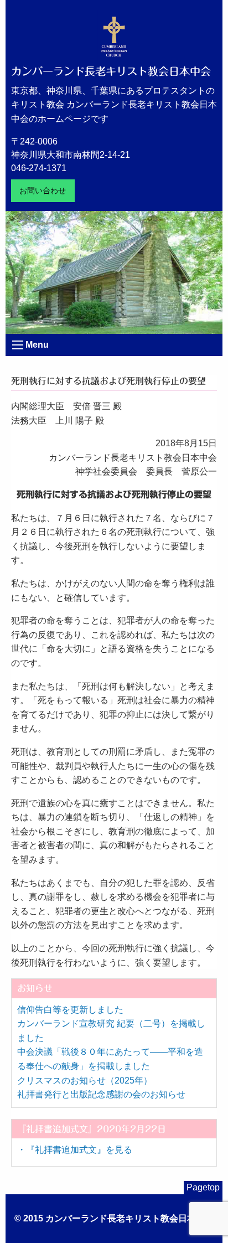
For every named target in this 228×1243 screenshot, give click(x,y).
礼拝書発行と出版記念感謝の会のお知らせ (101, 1094)
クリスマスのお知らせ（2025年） (84, 1080)
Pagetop (203, 1187)
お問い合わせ (42, 190)
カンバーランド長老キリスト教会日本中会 (111, 71)
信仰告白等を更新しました (70, 1009)
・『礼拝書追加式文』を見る (74, 1149)
